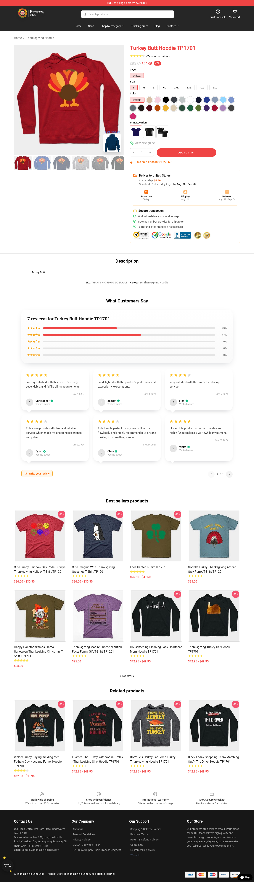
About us (78, 829)
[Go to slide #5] (100, 163)
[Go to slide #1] (23, 163)
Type (133, 69)
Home (18, 38)
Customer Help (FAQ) (142, 849)
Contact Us (136, 844)
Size (132, 81)
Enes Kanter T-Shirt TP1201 (148, 567)
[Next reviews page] (229, 474)
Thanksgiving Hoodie (40, 38)
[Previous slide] (20, 100)
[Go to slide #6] (119, 163)
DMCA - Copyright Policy (87, 844)
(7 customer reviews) (158, 56)
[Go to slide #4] (81, 163)
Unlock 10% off (7, 865)
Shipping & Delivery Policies (145, 829)
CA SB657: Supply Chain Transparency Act (97, 849)
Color (133, 93)
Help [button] (247, 877)
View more (127, 676)
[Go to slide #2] (42, 163)
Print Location (138, 122)
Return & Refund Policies (144, 839)
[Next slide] (118, 100)
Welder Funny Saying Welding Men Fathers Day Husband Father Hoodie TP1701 (38, 761)
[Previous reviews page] (211, 474)
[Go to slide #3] (61, 163)
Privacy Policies (82, 839)
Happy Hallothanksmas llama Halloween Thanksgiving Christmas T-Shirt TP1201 (38, 651)
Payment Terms (139, 834)
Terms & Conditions (84, 834)
